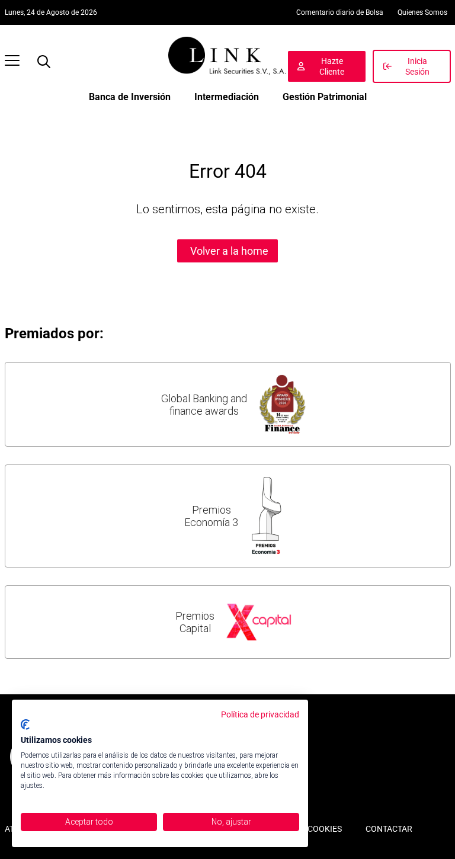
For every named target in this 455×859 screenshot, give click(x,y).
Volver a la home (229, 251)
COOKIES (324, 829)
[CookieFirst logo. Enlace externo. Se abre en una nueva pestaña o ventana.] (25, 724)
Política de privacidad (260, 714)
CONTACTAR (389, 829)
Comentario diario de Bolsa (339, 12)
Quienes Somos (422, 12)
